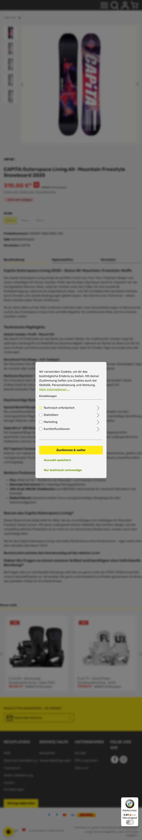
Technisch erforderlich (59, 408)
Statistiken (51, 415)
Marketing (51, 422)
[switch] (129, 822)
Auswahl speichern (57, 460)
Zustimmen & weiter (71, 450)
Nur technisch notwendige (63, 470)
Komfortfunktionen (57, 429)
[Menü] (136, 799)
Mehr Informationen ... (54, 389)
